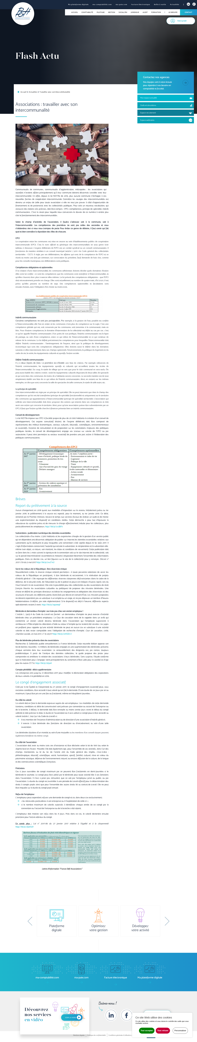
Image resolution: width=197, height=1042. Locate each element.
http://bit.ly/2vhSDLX (62, 634)
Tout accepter (147, 1030)
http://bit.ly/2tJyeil (43, 663)
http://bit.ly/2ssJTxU (45, 562)
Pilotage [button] (101, 12)
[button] (30, 921)
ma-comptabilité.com (102, 4)
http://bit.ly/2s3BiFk (54, 526)
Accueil (74, 12)
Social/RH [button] (123, 12)
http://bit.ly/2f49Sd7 (25, 826)
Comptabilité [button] (87, 12)
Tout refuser (162, 1030)
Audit (145, 12)
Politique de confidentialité (96, 1035)
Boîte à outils (160, 4)
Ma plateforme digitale (78, 4)
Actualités (174, 4)
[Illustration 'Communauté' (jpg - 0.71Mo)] (62, 154)
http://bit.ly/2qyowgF (51, 604)
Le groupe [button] (172, 12)
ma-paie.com (121, 4)
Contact (188, 12)
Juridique (135, 12)
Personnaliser (180, 1030)
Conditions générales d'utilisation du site (122, 1035)
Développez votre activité (98, 928)
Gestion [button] (111, 12)
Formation (156, 12)
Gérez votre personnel (140, 928)
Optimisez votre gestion (57, 928)
